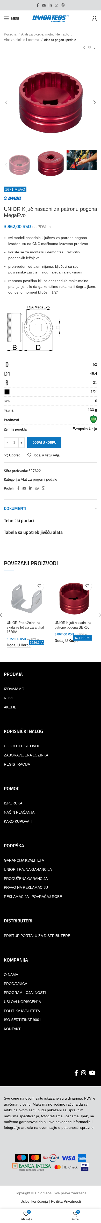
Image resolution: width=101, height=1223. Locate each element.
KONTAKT (12, 1029)
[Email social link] (43, 5)
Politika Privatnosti (66, 1201)
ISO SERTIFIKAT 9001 (22, 1020)
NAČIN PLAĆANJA (19, 812)
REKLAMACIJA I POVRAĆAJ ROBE (33, 896)
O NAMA (11, 975)
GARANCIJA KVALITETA (24, 860)
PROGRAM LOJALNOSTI (25, 993)
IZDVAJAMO (14, 689)
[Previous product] (84, 48)
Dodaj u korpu (44, 442)
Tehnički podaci (19, 520)
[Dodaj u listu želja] (39, 585)
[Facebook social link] (37, 5)
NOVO (9, 698)
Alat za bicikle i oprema (22, 40)
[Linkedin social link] (50, 5)
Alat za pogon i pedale (60, 39)
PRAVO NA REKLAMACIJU (26, 887)
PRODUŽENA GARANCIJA (26, 878)
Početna (10, 34)
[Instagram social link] (84, 1072)
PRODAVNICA (15, 984)
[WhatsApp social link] (56, 5)
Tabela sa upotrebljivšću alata (33, 532)
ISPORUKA (13, 803)
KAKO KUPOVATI (18, 821)
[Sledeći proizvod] (94, 48)
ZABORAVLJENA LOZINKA (26, 755)
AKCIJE (10, 707)
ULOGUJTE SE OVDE (22, 746)
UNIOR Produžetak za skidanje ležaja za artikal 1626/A (25, 627)
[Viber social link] (63, 5)
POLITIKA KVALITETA (22, 1011)
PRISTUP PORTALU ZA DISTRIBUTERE (37, 936)
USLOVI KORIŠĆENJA (22, 1002)
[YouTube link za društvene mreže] (92, 1072)
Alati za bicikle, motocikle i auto (45, 34)
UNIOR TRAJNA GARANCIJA (28, 869)
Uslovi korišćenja (34, 1201)
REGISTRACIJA (17, 764)
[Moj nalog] (94, 18)
